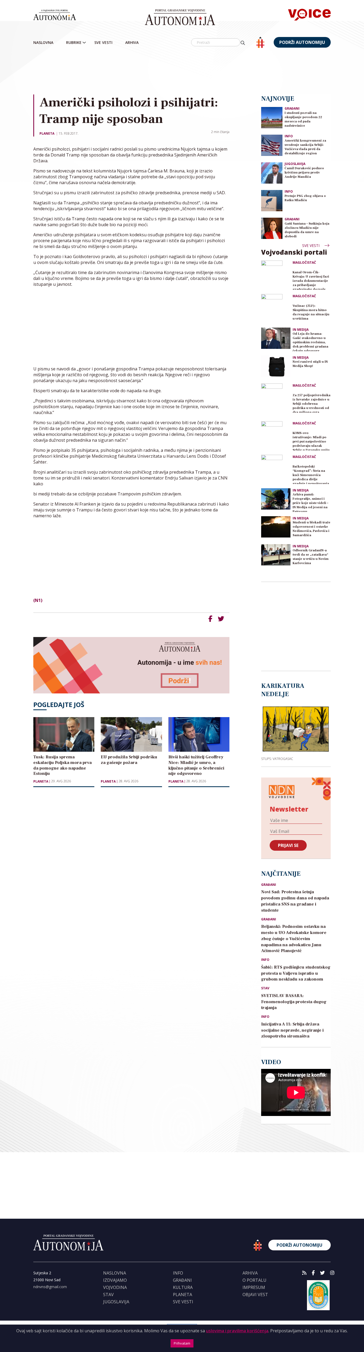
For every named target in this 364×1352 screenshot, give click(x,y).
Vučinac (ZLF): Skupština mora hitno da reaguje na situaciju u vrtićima (311, 312)
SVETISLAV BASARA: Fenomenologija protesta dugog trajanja (293, 1002)
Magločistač (304, 263)
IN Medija (301, 330)
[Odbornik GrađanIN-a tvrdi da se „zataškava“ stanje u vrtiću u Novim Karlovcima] (275, 554)
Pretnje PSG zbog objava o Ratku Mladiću (305, 198)
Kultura (183, 1287)
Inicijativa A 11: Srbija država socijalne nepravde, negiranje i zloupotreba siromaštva (292, 1030)
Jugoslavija (295, 164)
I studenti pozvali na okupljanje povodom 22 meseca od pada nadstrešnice (303, 119)
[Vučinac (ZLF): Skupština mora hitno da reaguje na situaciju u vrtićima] (275, 308)
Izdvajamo (115, 1280)
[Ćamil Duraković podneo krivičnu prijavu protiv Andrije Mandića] (271, 172)
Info (289, 136)
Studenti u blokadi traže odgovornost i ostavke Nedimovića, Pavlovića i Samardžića (311, 528)
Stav (265, 988)
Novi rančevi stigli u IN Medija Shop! (310, 364)
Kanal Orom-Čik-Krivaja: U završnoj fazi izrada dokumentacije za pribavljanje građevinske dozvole (311, 280)
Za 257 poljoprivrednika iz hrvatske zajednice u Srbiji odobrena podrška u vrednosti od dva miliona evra (311, 403)
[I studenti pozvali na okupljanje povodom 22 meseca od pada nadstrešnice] (271, 117)
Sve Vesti (103, 42)
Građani (292, 108)
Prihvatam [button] (182, 1343)
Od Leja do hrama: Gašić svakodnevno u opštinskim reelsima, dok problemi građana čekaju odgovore (310, 341)
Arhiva (132, 42)
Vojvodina (115, 1287)
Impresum (253, 1287)
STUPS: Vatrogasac (277, 758)
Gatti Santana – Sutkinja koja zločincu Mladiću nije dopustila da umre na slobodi (307, 230)
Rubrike (74, 42)
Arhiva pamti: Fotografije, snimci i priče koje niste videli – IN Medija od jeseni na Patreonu (310, 502)
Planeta (46, 133)
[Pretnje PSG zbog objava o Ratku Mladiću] (271, 200)
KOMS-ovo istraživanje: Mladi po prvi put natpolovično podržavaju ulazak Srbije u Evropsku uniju (311, 440)
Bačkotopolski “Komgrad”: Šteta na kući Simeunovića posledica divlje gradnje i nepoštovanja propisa (311, 474)
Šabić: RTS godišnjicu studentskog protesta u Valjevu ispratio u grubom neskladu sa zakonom (295, 973)
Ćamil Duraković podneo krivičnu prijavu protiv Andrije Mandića (304, 172)
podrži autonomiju (302, 42)
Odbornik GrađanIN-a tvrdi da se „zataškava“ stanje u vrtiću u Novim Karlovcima (311, 556)
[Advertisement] (193, 72)
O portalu (254, 1280)
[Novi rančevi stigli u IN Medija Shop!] (275, 366)
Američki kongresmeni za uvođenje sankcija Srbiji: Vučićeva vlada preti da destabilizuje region (305, 147)
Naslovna (43, 42)
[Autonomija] (180, 17)
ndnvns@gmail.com (50, 1286)
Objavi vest (255, 1294)
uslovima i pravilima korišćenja (237, 1331)
